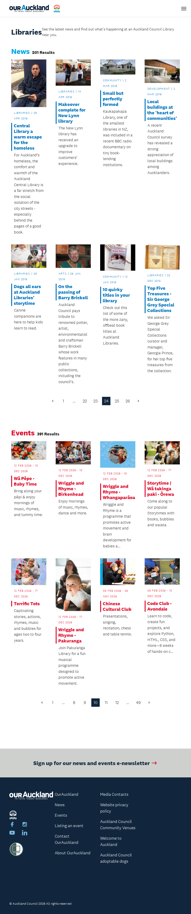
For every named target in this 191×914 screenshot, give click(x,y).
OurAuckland (66, 794)
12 (117, 702)
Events (61, 815)
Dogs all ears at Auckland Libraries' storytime (27, 295)
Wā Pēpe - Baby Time (25, 481)
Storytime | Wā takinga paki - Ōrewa (160, 488)
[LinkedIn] (24, 833)
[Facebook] (12, 825)
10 (96, 702)
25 (117, 401)
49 (138, 702)
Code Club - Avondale (159, 606)
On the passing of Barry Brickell (73, 292)
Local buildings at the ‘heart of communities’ (162, 110)
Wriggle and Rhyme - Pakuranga (71, 635)
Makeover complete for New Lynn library (71, 113)
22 (85, 401)
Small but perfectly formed (113, 98)
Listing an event (69, 825)
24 (106, 401)
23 (95, 401)
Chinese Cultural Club (117, 606)
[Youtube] (12, 833)
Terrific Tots (27, 603)
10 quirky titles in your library (116, 295)
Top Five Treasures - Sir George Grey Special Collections (160, 299)
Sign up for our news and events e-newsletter (91, 762)
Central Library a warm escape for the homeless (28, 137)
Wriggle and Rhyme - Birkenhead (71, 488)
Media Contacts (114, 794)
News (60, 804)
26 (128, 401)
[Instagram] (24, 825)
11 (106, 702)
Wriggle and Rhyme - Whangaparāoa (118, 491)
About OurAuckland (72, 852)
